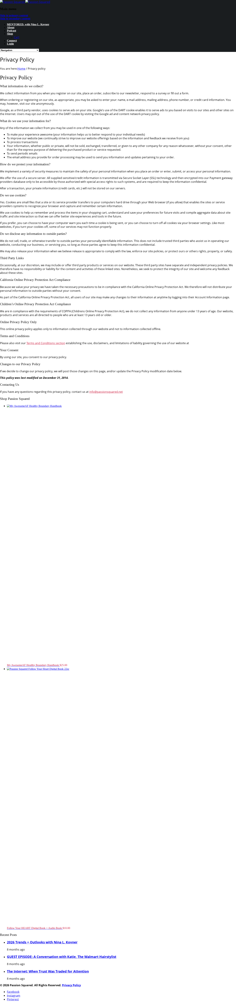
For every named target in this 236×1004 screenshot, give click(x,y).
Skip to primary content (14, 15)
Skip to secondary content (15, 18)
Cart (16, 37)
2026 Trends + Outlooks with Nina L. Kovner (42, 942)
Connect (12, 40)
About (10, 27)
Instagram (13, 995)
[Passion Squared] (25, 2)
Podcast (11, 30)
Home (21, 69)
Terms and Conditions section (45, 343)
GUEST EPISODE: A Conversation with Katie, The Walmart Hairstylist (61, 957)
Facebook (13, 992)
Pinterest (13, 999)
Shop (10, 33)
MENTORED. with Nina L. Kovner (28, 24)
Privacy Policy (71, 985)
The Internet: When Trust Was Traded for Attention (48, 971)
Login (10, 43)
